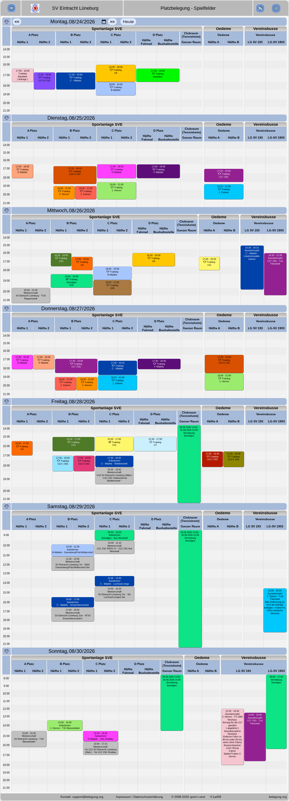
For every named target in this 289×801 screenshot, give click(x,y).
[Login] (276, 8)
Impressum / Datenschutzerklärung (139, 796)
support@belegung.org (87, 796)
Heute (128, 21)
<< (17, 21)
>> (112, 21)
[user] (260, 8)
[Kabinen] (6, 22)
